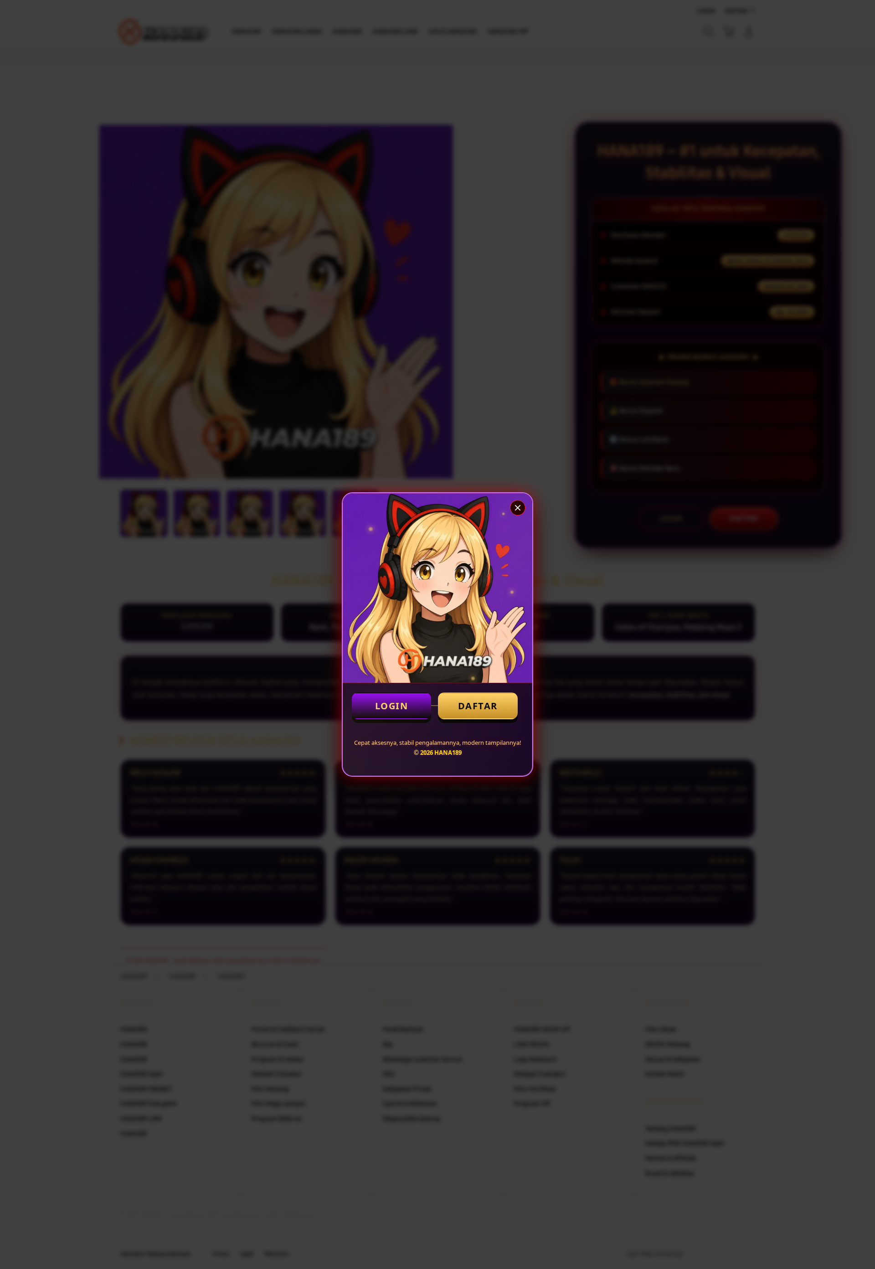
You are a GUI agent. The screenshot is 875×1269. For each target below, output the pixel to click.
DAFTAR (478, 706)
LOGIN (391, 706)
